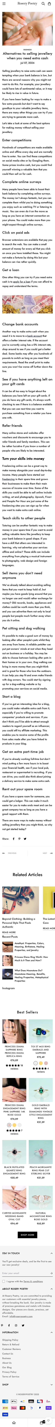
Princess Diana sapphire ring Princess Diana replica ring (14, 1051)
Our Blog (7, 1367)
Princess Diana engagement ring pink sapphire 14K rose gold (14, 1110)
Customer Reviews (11, 1349)
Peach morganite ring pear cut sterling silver (41, 1170)
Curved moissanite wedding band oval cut (14, 1216)
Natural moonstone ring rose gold (41, 1216)
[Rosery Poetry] (27, 4)
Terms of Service (10, 1376)
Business (28, 49)
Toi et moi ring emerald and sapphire (40, 1049)
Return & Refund (10, 1344)
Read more (9, 932)
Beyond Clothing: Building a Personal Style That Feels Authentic (18, 922)
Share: (5, 838)
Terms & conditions (33, 1281)
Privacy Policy (9, 1372)
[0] (41, 1422)
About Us (6, 1363)
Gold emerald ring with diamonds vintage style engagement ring (40, 1111)
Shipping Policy (10, 1340)
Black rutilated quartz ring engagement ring (14, 1170)
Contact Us (7, 1353)
